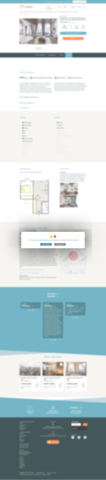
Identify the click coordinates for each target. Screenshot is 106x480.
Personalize (60, 244)
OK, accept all (46, 244)
